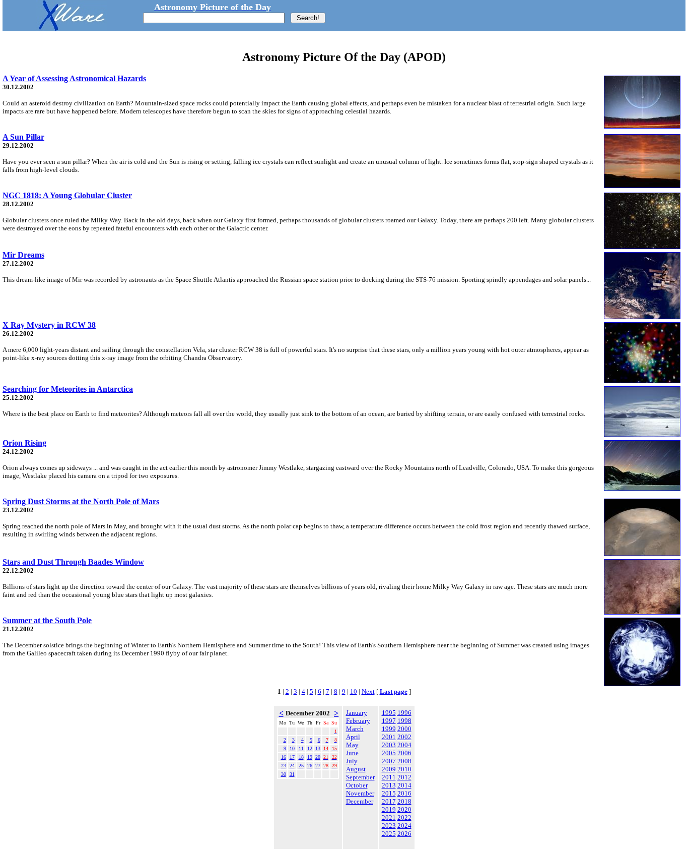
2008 (404, 761)
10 (353, 691)
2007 (389, 761)
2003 (389, 745)
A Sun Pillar (23, 137)
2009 (389, 769)
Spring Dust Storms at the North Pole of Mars (81, 501)
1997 (389, 720)
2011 (389, 777)
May (352, 745)
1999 (389, 729)
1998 (404, 720)
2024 (404, 825)
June (352, 753)
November (360, 793)
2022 (404, 817)
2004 (404, 745)
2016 (404, 793)
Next (368, 691)
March (355, 729)
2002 (404, 737)
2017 (389, 801)
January (356, 712)
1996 (404, 712)
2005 (389, 753)
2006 (404, 753)
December (359, 801)
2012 (404, 777)
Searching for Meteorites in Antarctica (68, 389)
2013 (389, 785)
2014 (404, 785)
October (357, 785)
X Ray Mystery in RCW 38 (49, 325)
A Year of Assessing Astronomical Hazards (74, 78)
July (352, 761)
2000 (404, 729)
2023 (389, 825)
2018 (404, 801)
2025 (389, 833)
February (358, 720)
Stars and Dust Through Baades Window (73, 562)
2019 (389, 809)
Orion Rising (24, 443)
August (356, 769)
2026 (404, 833)
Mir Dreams (23, 255)
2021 (389, 817)
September (360, 777)
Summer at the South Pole (47, 620)
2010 (404, 769)
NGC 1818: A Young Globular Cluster (67, 195)
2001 (389, 737)
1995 (389, 712)
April (353, 737)
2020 (404, 809)
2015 (389, 793)
